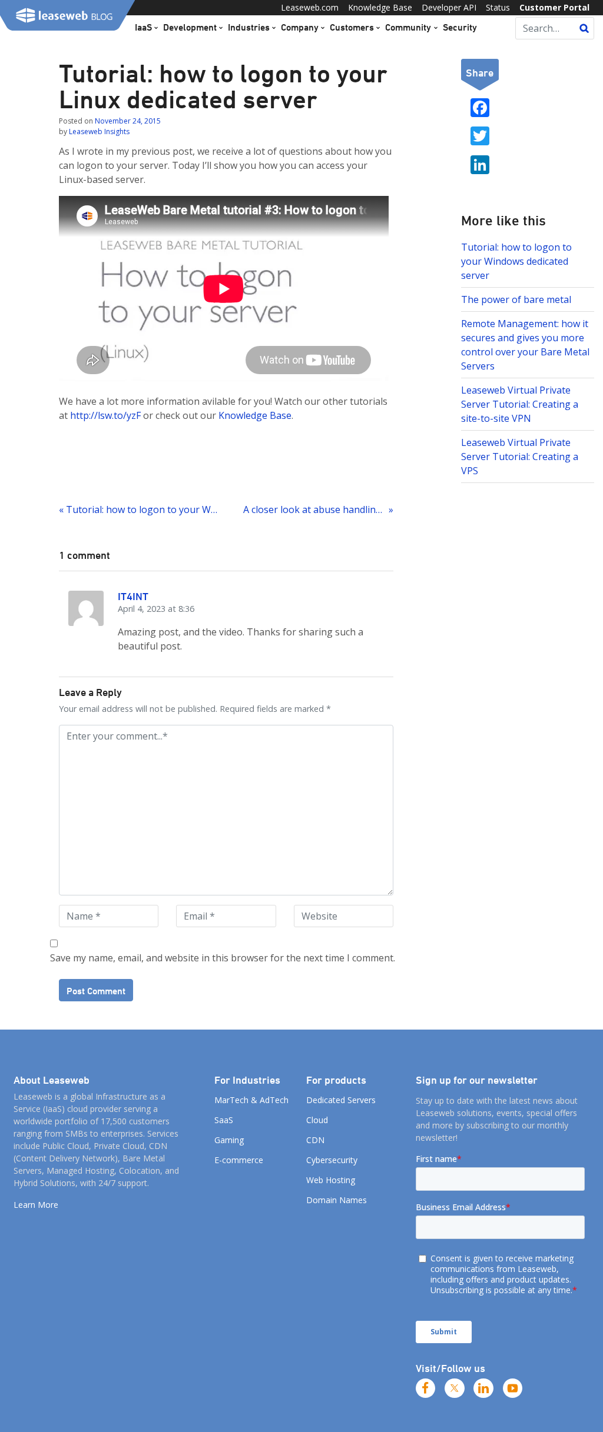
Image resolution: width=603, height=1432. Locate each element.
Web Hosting (330, 1179)
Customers (352, 27)
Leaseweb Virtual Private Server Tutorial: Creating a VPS (519, 456)
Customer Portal (554, 7)
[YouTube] (513, 1388)
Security (460, 27)
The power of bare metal (516, 299)
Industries (249, 27)
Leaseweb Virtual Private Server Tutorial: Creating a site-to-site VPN (519, 404)
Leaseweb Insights (99, 131)
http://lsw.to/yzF (105, 415)
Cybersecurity (331, 1159)
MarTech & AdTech (251, 1099)
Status (498, 7)
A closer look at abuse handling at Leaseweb (318, 509)
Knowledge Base (380, 7)
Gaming (229, 1139)
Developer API (449, 7)
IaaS (143, 27)
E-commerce (238, 1159)
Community (408, 27)
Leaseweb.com (310, 7)
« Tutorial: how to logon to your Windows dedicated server (138, 509)
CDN (315, 1139)
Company (300, 27)
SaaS (223, 1119)
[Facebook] (426, 1388)
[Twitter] (455, 1388)
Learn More (36, 1204)
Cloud (317, 1119)
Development (190, 27)
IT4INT (133, 596)
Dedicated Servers (341, 1099)
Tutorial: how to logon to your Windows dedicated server (516, 261)
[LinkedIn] (483, 1388)
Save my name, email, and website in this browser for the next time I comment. (222, 957)
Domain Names (336, 1199)
